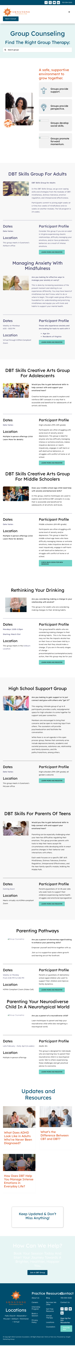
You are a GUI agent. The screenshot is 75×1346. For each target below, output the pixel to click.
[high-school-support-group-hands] (16, 697)
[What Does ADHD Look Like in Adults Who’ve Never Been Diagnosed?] (19, 1117)
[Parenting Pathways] (16, 939)
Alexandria (21, 1316)
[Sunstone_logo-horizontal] (16, 8)
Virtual (16, 1322)
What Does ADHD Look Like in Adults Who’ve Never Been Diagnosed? (18, 1138)
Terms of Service (50, 1337)
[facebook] (46, 2)
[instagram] (50, 2)
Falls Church (10, 1316)
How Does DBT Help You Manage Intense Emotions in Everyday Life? (18, 1181)
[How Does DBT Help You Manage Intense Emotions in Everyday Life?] (19, 1162)
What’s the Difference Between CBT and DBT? (55, 1135)
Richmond (24, 1319)
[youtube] (54, 2)
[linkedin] (58, 2)
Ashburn (15, 1319)
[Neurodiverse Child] (16, 1015)
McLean (6, 1319)
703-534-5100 (67, 2)
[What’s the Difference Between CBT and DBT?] (56, 1116)
